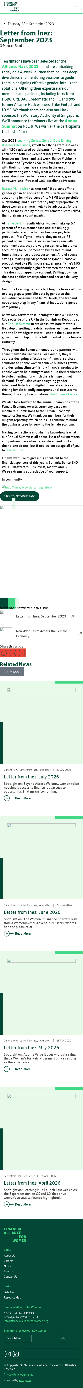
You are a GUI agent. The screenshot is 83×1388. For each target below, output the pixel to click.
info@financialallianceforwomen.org (26, 1321)
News (7, 1266)
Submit (62, 1338)
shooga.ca (25, 1380)
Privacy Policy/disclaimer (19, 1375)
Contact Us (10, 1277)
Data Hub (9, 1292)
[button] (75, 6)
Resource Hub (12, 1297)
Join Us (8, 1271)
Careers (8, 1261)
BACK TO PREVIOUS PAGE (20, 496)
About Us (9, 1256)
